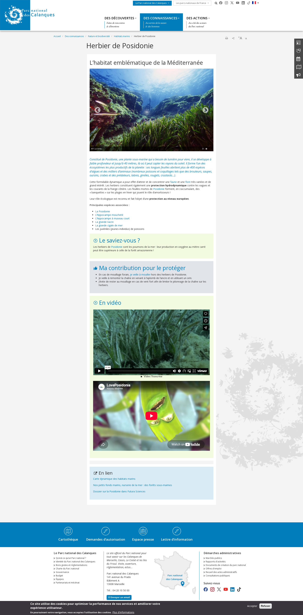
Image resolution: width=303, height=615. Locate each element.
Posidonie (111, 159)
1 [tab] (203, 149)
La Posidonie (102, 211)
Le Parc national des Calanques (151, 3)
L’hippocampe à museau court (112, 218)
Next (205, 110)
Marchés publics (214, 558)
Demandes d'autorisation (105, 539)
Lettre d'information (177, 539)
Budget (59, 575)
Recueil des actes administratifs (221, 572)
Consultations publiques (218, 575)
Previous (97, 110)
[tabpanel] (151, 110)
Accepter (252, 606)
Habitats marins (122, 36)
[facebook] (220, 3)
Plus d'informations (123, 612)
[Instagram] (226, 3)
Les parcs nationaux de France (191, 3)
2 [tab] (206, 149)
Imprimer (226, 38)
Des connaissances (160, 18)
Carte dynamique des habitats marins (114, 478)
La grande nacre (104, 222)
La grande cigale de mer (109, 225)
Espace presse (143, 539)
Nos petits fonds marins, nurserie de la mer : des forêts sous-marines (132, 485)
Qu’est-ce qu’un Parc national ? (71, 558)
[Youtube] (237, 3)
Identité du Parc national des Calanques (75, 561)
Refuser (265, 605)
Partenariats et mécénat (67, 582)
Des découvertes (119, 18)
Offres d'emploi (213, 568)
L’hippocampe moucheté (109, 215)
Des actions (196, 18)
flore (188, 182)
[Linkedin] (243, 3)
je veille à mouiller (140, 274)
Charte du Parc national (67, 568)
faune (173, 182)
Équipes (60, 579)
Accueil (57, 36)
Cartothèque (68, 539)
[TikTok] (248, 3)
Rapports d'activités (215, 561)
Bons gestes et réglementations (71, 565)
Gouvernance (62, 572)
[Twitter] (232, 3)
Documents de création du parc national (226, 565)
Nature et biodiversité (99, 36)
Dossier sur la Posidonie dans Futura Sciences (119, 491)
